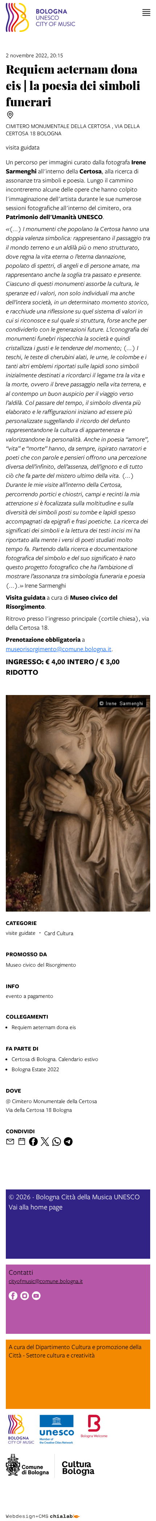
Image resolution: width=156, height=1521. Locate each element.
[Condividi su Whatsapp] (56, 1141)
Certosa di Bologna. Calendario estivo (55, 1058)
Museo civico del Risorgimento (41, 964)
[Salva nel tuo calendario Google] (21, 1141)
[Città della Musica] (78, 1464)
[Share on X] (45, 1141)
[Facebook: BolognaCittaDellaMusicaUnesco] (13, 1296)
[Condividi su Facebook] (33, 1141)
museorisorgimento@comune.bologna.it (58, 649)
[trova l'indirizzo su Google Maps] (10, 115)
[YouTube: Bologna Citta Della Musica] (36, 1296)
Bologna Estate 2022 (35, 1069)
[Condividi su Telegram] (68, 1141)
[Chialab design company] (43, 1511)
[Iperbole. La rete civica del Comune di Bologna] (30, 1466)
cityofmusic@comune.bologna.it (46, 1280)
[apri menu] (146, 12)
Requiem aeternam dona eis (44, 1027)
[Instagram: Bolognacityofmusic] (24, 1296)
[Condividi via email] (10, 1141)
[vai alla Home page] (40, 18)
